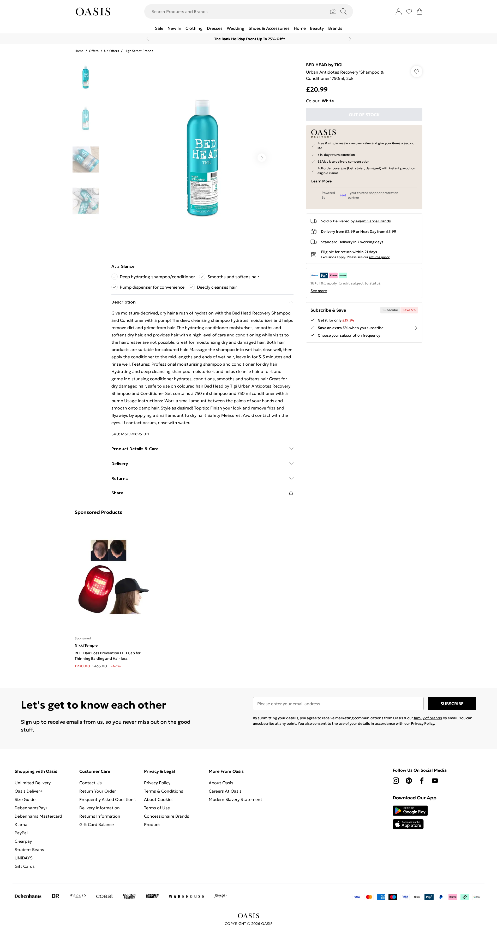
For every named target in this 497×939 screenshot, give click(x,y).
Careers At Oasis (225, 791)
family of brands (428, 718)
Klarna (21, 824)
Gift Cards (25, 866)
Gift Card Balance (96, 824)
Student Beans (29, 849)
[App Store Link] (410, 817)
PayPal (21, 832)
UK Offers (111, 51)
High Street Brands (138, 51)
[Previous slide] (147, 39)
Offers (94, 51)
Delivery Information (99, 807)
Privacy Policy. (423, 723)
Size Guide (25, 799)
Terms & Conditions (163, 791)
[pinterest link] (409, 780)
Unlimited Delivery (33, 782)
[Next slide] (349, 39)
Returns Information (99, 816)
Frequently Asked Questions (107, 799)
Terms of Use (157, 807)
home (79, 51)
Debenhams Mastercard (38, 816)
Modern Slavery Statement (235, 799)
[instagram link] (396, 780)
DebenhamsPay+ (31, 807)
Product (152, 824)
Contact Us (90, 782)
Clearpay (23, 841)
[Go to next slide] (262, 157)
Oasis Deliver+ (29, 791)
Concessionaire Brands (166, 816)
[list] (202, 157)
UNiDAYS (24, 857)
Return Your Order (97, 791)
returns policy (379, 257)
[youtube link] (435, 780)
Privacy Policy (157, 782)
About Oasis (221, 782)
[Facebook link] (422, 780)
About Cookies (158, 799)
